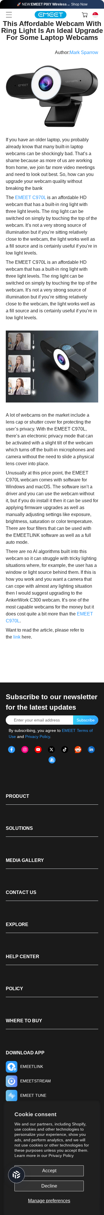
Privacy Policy (61, 1155)
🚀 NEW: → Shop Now (52, 4)
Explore (17, 924)
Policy (14, 988)
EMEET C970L (30, 197)
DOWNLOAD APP (25, 1052)
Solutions (19, 828)
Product (17, 796)
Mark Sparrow (84, 52)
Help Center (22, 956)
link (17, 637)
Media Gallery (25, 860)
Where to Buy (24, 1020)
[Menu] (9, 15)
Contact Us (21, 892)
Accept (49, 1170)
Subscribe (86, 720)
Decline (49, 1186)
